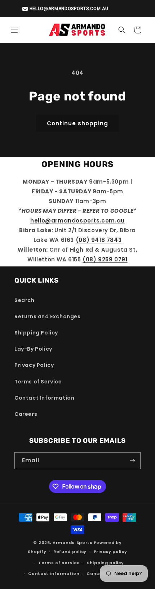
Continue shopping (77, 123)
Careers (25, 414)
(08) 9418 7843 (98, 240)
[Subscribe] (132, 460)
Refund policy (70, 551)
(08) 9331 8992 (88, 8)
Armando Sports (73, 542)
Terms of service (59, 563)
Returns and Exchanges (47, 316)
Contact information (53, 573)
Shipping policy (105, 563)
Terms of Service (38, 381)
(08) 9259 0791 (105, 259)
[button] (14, 30)
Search (24, 300)
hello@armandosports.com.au (77, 220)
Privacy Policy (34, 365)
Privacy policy (110, 551)
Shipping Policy (36, 332)
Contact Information (44, 397)
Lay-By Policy (33, 348)
